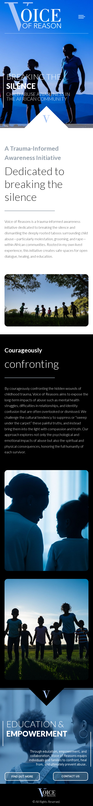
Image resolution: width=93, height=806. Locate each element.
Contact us (70, 776)
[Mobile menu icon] (81, 16)
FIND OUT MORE (22, 776)
